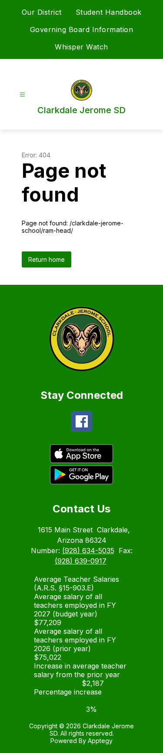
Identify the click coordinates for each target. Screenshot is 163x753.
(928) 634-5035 (88, 550)
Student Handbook (109, 12)
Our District (42, 12)
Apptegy (100, 740)
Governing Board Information (81, 29)
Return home (46, 259)
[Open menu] (22, 95)
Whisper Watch (81, 46)
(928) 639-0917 (80, 561)
